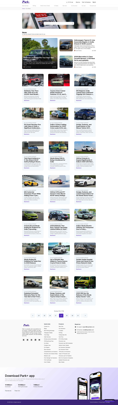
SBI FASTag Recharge (49, 330)
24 (38, 315)
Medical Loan (47, 355)
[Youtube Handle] (39, 339)
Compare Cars (47, 345)
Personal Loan (62, 341)
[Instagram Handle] (23, 339)
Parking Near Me (62, 334)
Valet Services (47, 337)
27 (55, 315)
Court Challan (47, 362)
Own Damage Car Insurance (50, 357)
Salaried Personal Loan (64, 360)
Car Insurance (62, 328)
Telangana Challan (48, 332)
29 (66, 315)
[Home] (26, 2)
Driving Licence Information (50, 339)
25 (44, 315)
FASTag (60, 332)
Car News (46, 343)
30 (72, 315)
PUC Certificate (47, 360)
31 (77, 315)
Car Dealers (46, 347)
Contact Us (46, 326)
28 (61, 315)
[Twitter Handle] (31, 339)
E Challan (61, 330)
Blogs (45, 328)
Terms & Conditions (94, 402)
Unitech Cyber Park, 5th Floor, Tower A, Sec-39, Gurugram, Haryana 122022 (85, 332)
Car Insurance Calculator (64, 347)
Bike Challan (61, 362)
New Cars (61, 326)
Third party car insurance (64, 351)
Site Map (108, 402)
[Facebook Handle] (27, 339)
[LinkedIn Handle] (35, 339)
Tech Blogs (46, 334)
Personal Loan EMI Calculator (66, 343)
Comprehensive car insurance (50, 351)
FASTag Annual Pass (48, 341)
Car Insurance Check (63, 349)
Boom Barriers (47, 349)
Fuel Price (61, 337)
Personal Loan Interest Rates (51, 353)
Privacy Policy (102, 402)
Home (23, 8)
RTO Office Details (63, 339)
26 (50, 315)
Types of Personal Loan (64, 353)
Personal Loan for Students (65, 355)
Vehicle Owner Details (64, 345)
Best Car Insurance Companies (66, 357)
